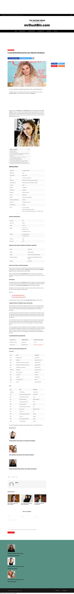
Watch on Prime (37, 344)
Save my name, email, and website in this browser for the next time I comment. (22, 529)
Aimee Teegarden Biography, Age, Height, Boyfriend (13, 504)
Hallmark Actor (41, 31)
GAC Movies (49, 31)
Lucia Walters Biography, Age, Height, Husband (39, 504)
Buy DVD (35, 342)
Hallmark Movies (22, 31)
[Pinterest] (15, 477)
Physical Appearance (14, 152)
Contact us (5, 593)
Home (16, 31)
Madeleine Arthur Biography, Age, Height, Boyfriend (19, 163)
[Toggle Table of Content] (28, 149)
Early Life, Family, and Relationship (16, 154)
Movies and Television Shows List (16, 159)
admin (16, 482)
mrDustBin (20, 590)
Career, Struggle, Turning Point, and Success (18, 157)
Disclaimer (15, 593)
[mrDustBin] (37, 23)
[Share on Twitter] (13, 477)
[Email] (16, 477)
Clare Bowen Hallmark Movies (15, 158)
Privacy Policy (10, 593)
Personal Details (13, 151)
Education (12, 155)
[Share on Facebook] (11, 477)
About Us (55, 31)
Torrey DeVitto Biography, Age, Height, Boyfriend (19, 160)
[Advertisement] (30, 7)
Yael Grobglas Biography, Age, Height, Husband (19, 161)
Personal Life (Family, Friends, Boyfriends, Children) (19, 153)
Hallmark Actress (31, 31)
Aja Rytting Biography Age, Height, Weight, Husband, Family (26, 504)
